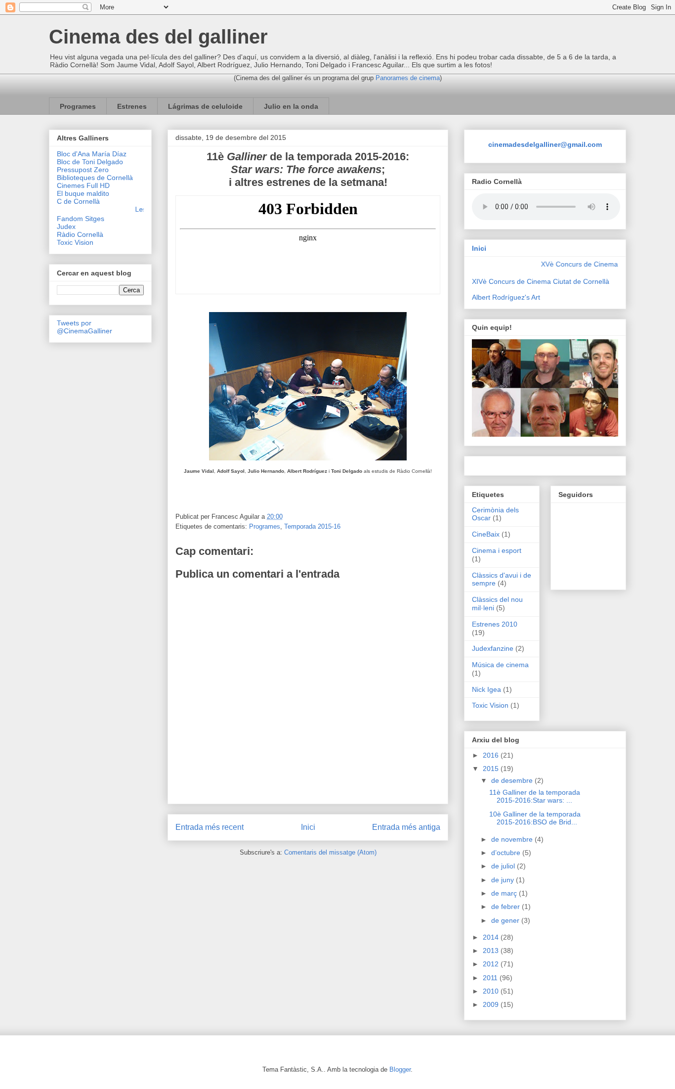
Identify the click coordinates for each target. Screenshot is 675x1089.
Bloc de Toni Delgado (90, 162)
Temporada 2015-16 (312, 526)
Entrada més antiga (406, 827)
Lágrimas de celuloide (205, 106)
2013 (492, 950)
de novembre (513, 839)
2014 (492, 937)
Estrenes (132, 106)
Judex (66, 226)
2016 (492, 755)
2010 (492, 991)
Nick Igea (486, 689)
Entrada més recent (209, 827)
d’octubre (506, 853)
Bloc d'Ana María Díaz (92, 154)
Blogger (400, 1069)
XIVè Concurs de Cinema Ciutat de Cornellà (540, 281)
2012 (492, 964)
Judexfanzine (492, 648)
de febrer (506, 906)
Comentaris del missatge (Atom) (330, 852)
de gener (506, 920)
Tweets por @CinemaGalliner (84, 327)
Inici (308, 827)
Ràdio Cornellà (80, 234)
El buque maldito (83, 193)
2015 (492, 768)
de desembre (513, 780)
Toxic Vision (75, 242)
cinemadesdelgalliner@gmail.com (545, 144)
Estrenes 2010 (494, 624)
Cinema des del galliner (158, 36)
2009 (492, 1004)
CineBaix (486, 534)
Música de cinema (500, 665)
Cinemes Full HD (83, 185)
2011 (491, 978)
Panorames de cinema (408, 78)
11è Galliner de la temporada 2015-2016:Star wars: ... (534, 796)
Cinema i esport (496, 550)
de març (505, 893)
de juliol (504, 866)
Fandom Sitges (80, 219)
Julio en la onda (291, 106)
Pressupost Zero (83, 170)
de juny (503, 880)
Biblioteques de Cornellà (95, 178)
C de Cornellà (78, 201)
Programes (78, 106)
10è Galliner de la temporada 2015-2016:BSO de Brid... (535, 818)
